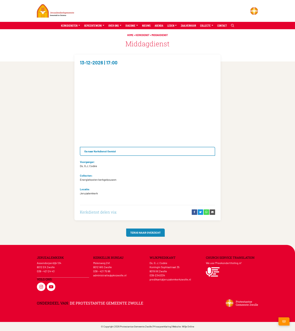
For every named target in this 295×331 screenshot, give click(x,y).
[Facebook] (194, 212)
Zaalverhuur (188, 25)
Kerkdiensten (69, 25)
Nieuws (146, 25)
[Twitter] (200, 212)
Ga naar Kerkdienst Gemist (100, 151)
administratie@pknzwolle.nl (110, 275)
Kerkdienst (142, 35)
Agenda (159, 25)
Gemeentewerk (93, 25)
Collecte (205, 25)
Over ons (113, 25)
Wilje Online (188, 326)
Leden (170, 25)
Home (130, 35)
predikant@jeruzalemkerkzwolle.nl (170, 279)
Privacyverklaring (162, 326)
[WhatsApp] (206, 212)
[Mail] (212, 212)
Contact (222, 25)
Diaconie (130, 25)
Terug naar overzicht (145, 232)
